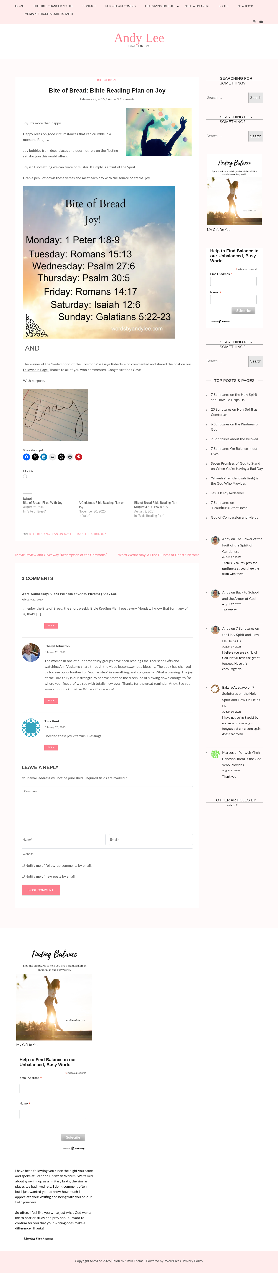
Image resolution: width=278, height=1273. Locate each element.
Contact (89, 6)
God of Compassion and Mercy (234, 517)
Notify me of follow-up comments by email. (58, 865)
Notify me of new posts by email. (50, 876)
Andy (111, 99)
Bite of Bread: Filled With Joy (42, 502)
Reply (51, 625)
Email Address (221, 274)
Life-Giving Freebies (160, 6)
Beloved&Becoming (120, 6)
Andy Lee (139, 37)
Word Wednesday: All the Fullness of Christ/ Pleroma (158, 555)
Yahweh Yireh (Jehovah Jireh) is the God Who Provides (241, 759)
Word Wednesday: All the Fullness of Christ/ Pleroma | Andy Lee (69, 593)
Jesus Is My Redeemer (227, 493)
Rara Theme (135, 1261)
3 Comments (125, 99)
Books (223, 6)
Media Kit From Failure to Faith (49, 14)
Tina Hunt (52, 721)
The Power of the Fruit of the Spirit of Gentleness (242, 545)
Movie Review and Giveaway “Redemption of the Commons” (61, 555)
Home (19, 6)
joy (103, 534)
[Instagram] (254, 22)
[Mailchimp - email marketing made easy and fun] (221, 321)
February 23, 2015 (55, 652)
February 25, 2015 (32, 599)
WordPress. (173, 1261)
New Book (245, 6)
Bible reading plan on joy (49, 534)
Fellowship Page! (36, 370)
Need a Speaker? (197, 6)
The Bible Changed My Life (53, 6)
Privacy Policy (193, 1261)
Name (215, 292)
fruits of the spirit (84, 534)
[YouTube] (261, 22)
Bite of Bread (107, 80)
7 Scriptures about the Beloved (234, 439)
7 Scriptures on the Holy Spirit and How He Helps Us (240, 635)
